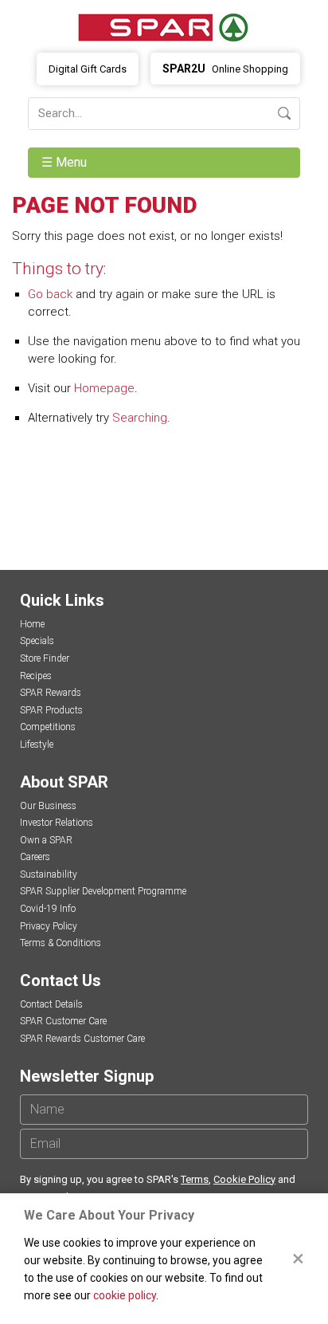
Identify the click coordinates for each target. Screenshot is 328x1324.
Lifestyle (36, 744)
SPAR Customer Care (63, 1021)
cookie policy (124, 1295)
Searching (139, 418)
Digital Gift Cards (88, 69)
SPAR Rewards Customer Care (82, 1038)
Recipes (36, 676)
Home (32, 624)
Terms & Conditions (60, 943)
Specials (37, 640)
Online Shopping (225, 68)
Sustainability (48, 874)
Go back (50, 294)
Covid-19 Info (48, 908)
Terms (195, 1179)
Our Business (48, 805)
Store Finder (44, 658)
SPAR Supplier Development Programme (103, 891)
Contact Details (51, 1004)
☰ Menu (65, 162)
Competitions (48, 727)
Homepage (104, 388)
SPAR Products (51, 710)
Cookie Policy (244, 1179)
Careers (35, 856)
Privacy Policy (48, 926)
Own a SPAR (46, 840)
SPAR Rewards (50, 692)
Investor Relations (56, 822)
